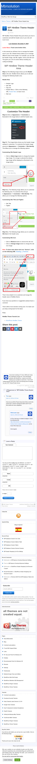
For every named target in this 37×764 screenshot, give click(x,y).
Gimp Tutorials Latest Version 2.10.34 (13, 701)
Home (3, 21)
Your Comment (9, 445)
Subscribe (6, 585)
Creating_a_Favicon (22, 251)
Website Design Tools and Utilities (12, 674)
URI (9, 486)
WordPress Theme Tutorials (11, 687)
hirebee (33, 387)
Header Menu (13, 91)
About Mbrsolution (8, 638)
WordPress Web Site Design (11, 677)
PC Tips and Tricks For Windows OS (13, 654)
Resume (6, 664)
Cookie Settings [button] (8, 760)
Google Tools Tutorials (9, 704)
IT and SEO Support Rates (10, 648)
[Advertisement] (18, 351)
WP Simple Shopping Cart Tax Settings (13, 551)
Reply (31, 408)
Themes (8, 21)
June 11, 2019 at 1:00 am (12, 398)
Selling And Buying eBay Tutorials (12, 714)
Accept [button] (17, 760)
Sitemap (6, 667)
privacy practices (15, 602)
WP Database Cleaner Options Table (13, 542)
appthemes (27, 385)
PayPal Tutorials (8, 711)
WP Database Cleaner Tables (11, 545)
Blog (5, 642)
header (29, 387)
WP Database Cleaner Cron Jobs (12, 538)
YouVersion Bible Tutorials (10, 717)
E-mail (8, 479)
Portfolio (6, 658)
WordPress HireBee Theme (14, 320)
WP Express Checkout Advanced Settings (21, 560)
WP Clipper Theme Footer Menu (7, 505)
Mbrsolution (10, 6)
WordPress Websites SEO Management (13, 680)
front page (32, 385)
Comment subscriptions (9, 645)
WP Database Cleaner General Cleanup (14, 548)
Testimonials (7, 671)
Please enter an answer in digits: (9, 489)
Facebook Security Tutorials (11, 698)
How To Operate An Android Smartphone (14, 708)
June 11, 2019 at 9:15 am (17, 415)
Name (8, 473)
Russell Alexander (8, 571)
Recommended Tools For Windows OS (13, 661)
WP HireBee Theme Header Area (21, 28)
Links (5, 651)
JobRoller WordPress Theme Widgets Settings (27, 505)
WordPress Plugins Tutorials (11, 683)
